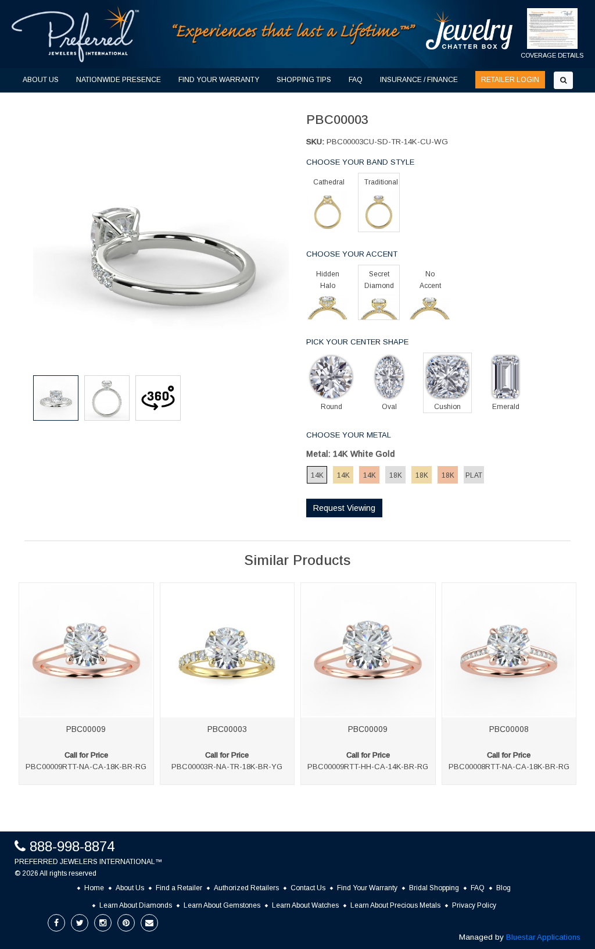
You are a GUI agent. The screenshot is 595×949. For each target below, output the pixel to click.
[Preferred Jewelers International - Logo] (75, 34)
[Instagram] (103, 923)
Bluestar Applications (543, 937)
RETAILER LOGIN (510, 80)
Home (94, 888)
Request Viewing (344, 508)
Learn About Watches (305, 905)
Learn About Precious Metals (395, 905)
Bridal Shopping (434, 888)
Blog (503, 888)
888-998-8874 (72, 846)
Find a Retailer (179, 888)
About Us (130, 888)
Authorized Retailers (246, 888)
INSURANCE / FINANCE (419, 80)
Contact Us (308, 888)
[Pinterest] (126, 923)
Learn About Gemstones (222, 905)
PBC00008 (509, 729)
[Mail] (149, 923)
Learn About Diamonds (135, 905)
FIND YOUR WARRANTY (218, 80)
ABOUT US (41, 80)
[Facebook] (56, 923)
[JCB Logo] (469, 29)
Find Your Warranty (367, 888)
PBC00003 (227, 729)
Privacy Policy (474, 905)
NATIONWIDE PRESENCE (118, 80)
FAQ (356, 80)
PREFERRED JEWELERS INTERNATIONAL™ (88, 862)
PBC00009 (86, 729)
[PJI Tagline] (295, 33)
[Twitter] (79, 923)
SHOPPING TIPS (304, 80)
